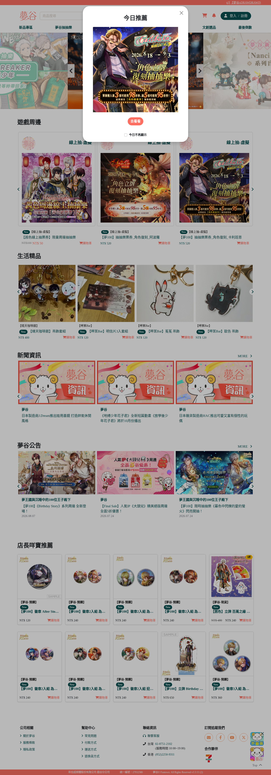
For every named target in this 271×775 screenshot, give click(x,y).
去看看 (135, 121)
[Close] (181, 13)
